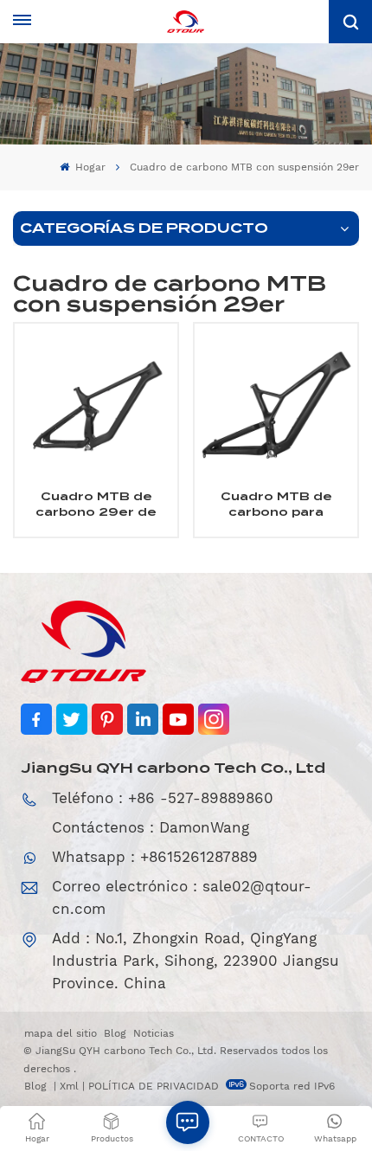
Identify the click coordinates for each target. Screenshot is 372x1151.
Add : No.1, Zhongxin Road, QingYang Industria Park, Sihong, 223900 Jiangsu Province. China (195, 960)
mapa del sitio (60, 1033)
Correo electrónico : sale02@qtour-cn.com (181, 897)
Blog (115, 1033)
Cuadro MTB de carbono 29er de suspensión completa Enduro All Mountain (96, 504)
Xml (69, 1086)
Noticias (153, 1033)
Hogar (89, 167)
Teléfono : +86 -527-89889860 (162, 798)
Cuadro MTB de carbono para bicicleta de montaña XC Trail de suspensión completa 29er (276, 504)
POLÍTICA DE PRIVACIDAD (153, 1086)
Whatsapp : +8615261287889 (155, 856)
